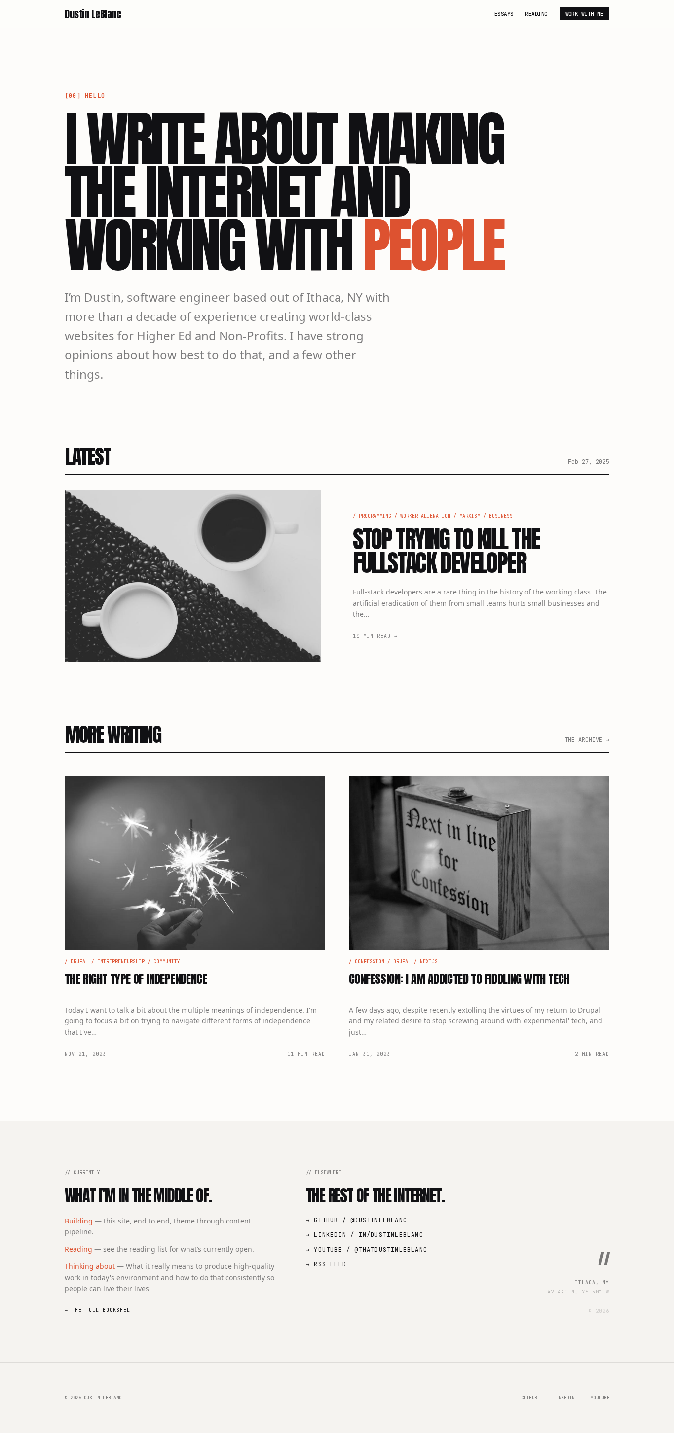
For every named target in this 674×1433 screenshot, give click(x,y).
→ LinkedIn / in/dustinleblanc (364, 1235)
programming (375, 516)
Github (529, 1398)
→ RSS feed (326, 1264)
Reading (536, 13)
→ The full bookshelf (99, 1310)
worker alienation (425, 516)
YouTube (600, 1398)
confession (369, 961)
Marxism (469, 516)
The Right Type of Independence (136, 979)
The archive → (586, 740)
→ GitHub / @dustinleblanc (356, 1220)
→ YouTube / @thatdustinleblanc (366, 1250)
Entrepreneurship (121, 961)
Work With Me (584, 13)
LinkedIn (564, 1398)
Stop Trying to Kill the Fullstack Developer (446, 551)
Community (166, 961)
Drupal (79, 961)
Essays (504, 13)
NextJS (429, 961)
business (501, 516)
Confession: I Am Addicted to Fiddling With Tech (459, 979)
